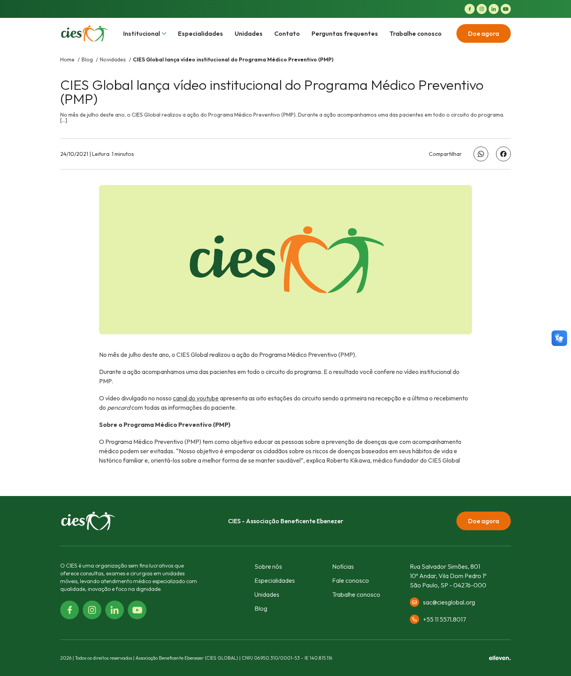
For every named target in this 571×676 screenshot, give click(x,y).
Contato (287, 33)
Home (68, 59)
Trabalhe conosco (416, 33)
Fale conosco (350, 580)
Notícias (343, 566)
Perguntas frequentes (345, 33)
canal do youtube (196, 398)
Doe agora (483, 33)
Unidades (249, 33)
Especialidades (200, 33)
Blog (88, 59)
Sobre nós (268, 566)
